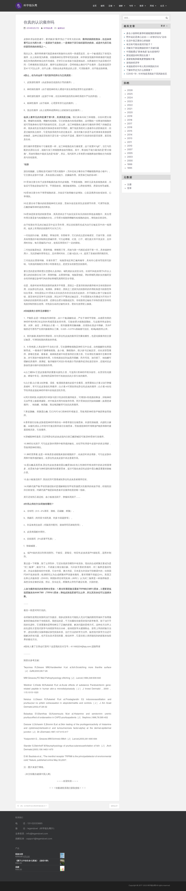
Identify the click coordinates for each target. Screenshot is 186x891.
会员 (162, 5)
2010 (129, 145)
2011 (129, 142)
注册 (129, 184)
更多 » (164, 26)
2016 (129, 127)
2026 (130, 90)
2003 (130, 156)
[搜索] (166, 17)
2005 (130, 153)
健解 (121, 5)
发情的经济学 (132, 62)
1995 (129, 168)
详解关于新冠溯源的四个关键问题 (142, 48)
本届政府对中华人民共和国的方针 (142, 66)
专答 (131, 5)
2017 (129, 123)
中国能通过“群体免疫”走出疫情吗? (143, 51)
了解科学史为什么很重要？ (139, 70)
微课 (141, 5)
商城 (152, 5)
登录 (129, 188)
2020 (130, 112)
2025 (130, 93)
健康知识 (61, 28)
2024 (130, 97)
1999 (129, 164)
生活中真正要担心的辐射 (138, 40)
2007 (129, 149)
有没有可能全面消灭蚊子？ (139, 44)
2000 (130, 160)
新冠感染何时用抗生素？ (138, 55)
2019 (129, 116)
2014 (129, 134)
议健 (110, 5)
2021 (129, 108)
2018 (129, 119)
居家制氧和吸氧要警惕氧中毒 (140, 59)
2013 (129, 138)
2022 (130, 105)
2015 (129, 131)
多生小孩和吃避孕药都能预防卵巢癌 (143, 33)
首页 (95, 5)
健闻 (102, 5)
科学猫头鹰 (48, 28)
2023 (130, 101)
